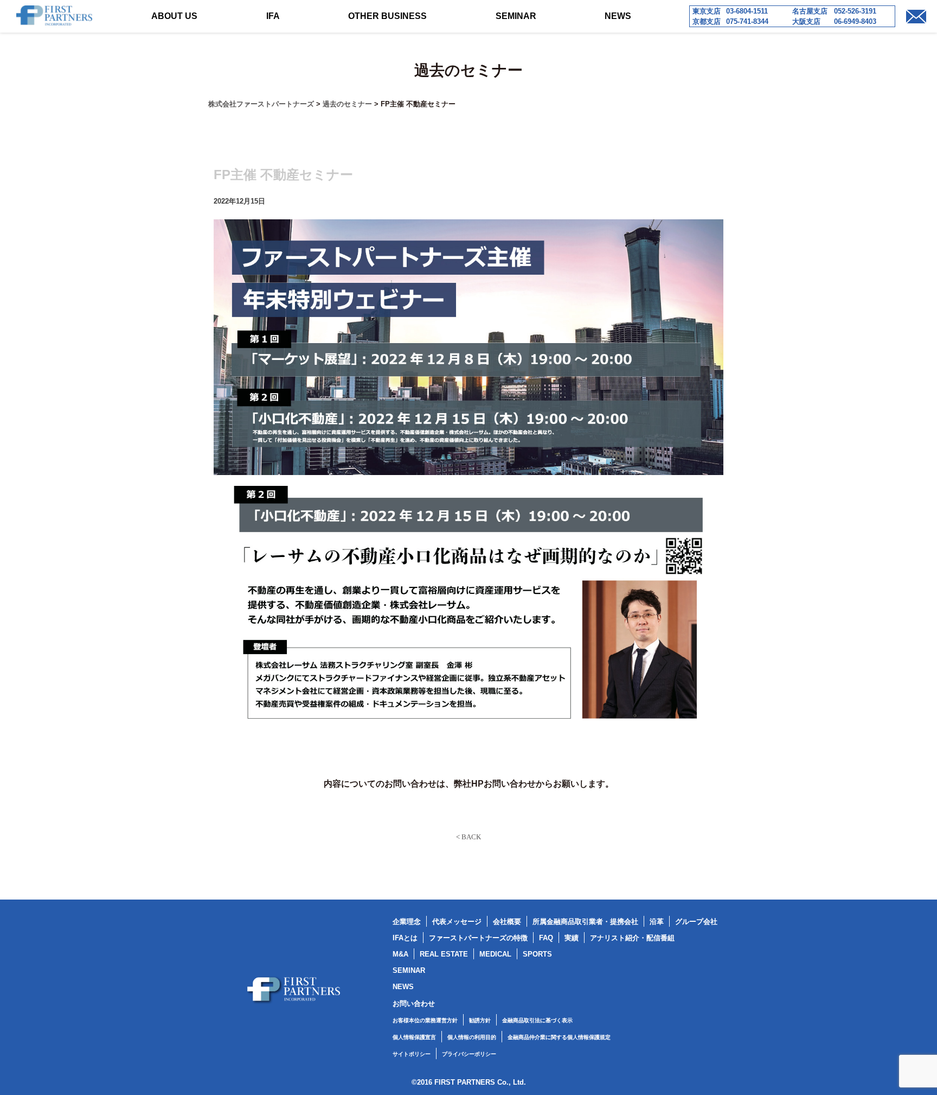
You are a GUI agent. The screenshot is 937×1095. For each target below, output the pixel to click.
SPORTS (537, 954)
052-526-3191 (855, 11)
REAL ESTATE (444, 954)
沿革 (657, 921)
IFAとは (405, 938)
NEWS (618, 16)
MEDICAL (495, 954)
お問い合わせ (414, 1003)
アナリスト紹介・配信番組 (632, 938)
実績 (571, 938)
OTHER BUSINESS (387, 16)
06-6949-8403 (855, 21)
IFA (273, 16)
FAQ (546, 938)
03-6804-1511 (747, 11)
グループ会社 (696, 921)
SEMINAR (516, 16)
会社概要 (507, 921)
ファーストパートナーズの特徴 (478, 938)
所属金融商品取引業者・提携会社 (585, 921)
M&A (400, 954)
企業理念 (407, 921)
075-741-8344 (747, 21)
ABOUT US (174, 16)
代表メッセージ (457, 921)
